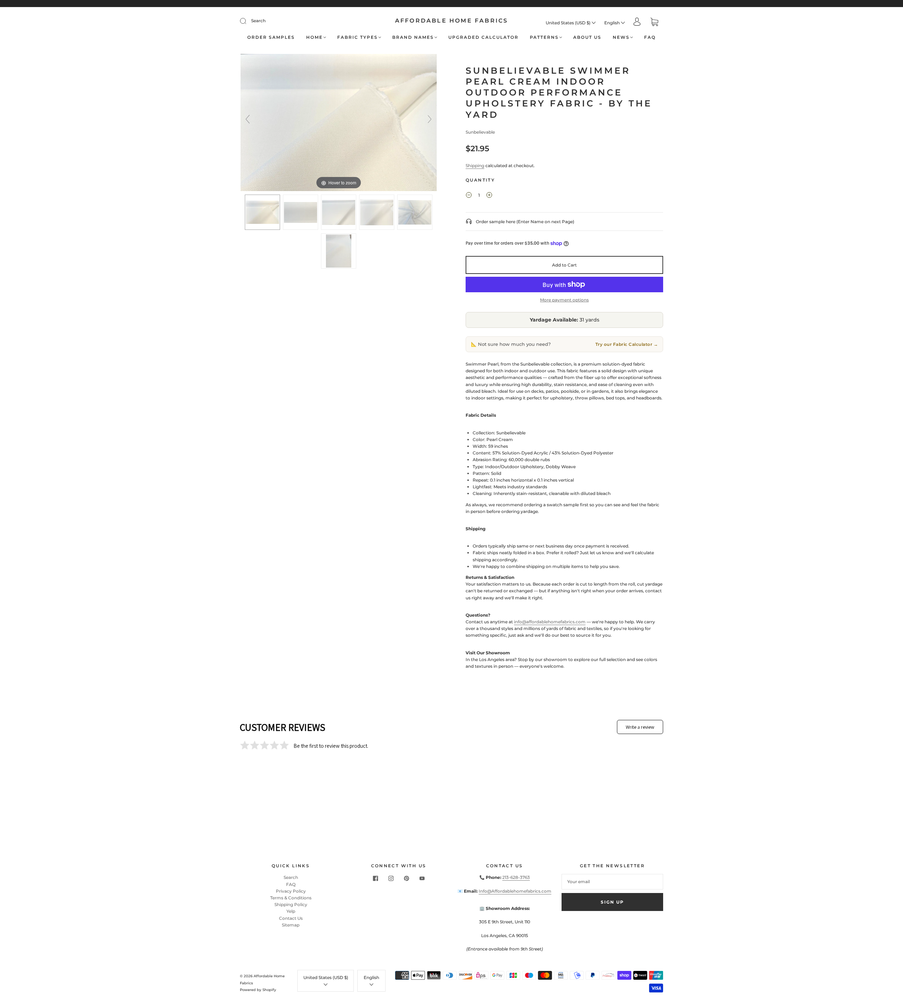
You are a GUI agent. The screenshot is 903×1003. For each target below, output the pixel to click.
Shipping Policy (290, 904)
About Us (587, 37)
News (621, 37)
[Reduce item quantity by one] (469, 196)
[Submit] (247, 21)
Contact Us (291, 918)
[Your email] (612, 881)
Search (258, 20)
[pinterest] (406, 878)
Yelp (290, 911)
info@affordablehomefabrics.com (550, 621)
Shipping (475, 165)
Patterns (544, 37)
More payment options (564, 299)
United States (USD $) (569, 22)
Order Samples (271, 37)
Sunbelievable (480, 132)
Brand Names (413, 37)
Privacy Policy (291, 891)
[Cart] (654, 22)
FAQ (650, 37)
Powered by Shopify (258, 989)
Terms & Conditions (290, 897)
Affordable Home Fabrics (451, 20)
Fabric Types (357, 37)
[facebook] (375, 878)
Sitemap (290, 925)
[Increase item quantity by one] (489, 196)
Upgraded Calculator (483, 37)
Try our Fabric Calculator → (626, 344)
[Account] (637, 22)
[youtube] (422, 878)
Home (314, 37)
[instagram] (391, 878)
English (612, 22)
